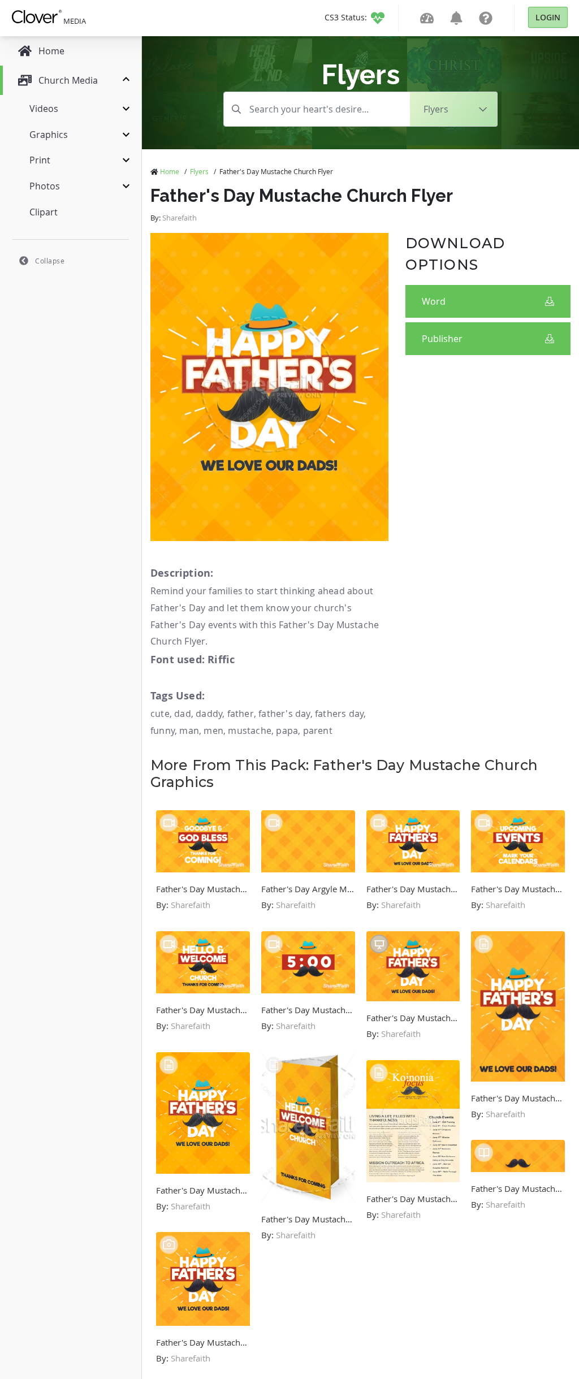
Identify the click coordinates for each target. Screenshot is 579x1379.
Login (547, 17)
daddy (209, 713)
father (240, 713)
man (189, 730)
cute (160, 713)
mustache (249, 730)
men (213, 730)
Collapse (49, 260)
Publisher (442, 338)
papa (287, 730)
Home (169, 171)
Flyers (199, 171)
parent (317, 730)
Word (434, 301)
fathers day (339, 713)
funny (162, 730)
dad (182, 713)
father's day (284, 713)
